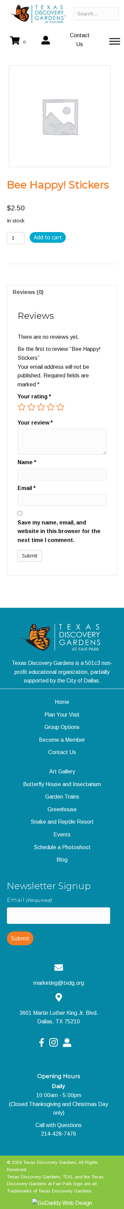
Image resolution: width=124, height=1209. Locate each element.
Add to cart (48, 237)
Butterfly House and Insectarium (62, 784)
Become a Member (62, 740)
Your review (35, 423)
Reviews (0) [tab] (28, 292)
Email (26, 488)
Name (27, 462)
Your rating (34, 396)
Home (62, 702)
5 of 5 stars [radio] (60, 407)
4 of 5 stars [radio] (50, 407)
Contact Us (62, 752)
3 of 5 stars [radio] (41, 407)
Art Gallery (62, 771)
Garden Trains (62, 797)
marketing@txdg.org (58, 983)
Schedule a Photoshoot (62, 847)
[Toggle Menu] (114, 41)
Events (62, 834)
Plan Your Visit (62, 715)
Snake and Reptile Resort (62, 822)
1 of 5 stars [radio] (22, 407)
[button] (80, 40)
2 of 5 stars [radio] (31, 407)
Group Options (62, 727)
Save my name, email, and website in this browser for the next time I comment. (59, 531)
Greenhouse (62, 809)
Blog (62, 860)
